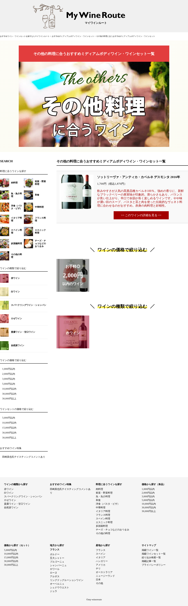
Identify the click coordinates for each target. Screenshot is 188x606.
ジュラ (53, 591)
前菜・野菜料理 (104, 492)
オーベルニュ (57, 583)
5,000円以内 (8, 384)
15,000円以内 (9, 427)
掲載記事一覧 (149, 561)
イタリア (100, 557)
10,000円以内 (9, 389)
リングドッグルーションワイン (66, 580)
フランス (100, 550)
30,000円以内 (9, 394)
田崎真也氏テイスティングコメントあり (23, 457)
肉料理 (99, 489)
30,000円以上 (9, 398)
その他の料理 (103, 533)
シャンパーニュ (58, 565)
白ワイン (9, 492)
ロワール (54, 569)
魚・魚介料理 (103, 496)
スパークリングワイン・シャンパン (23, 496)
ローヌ (53, 572)
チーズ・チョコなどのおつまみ (112, 529)
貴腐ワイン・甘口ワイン (17, 503)
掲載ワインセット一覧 (154, 553)
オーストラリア (104, 572)
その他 (99, 583)
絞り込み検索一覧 (151, 557)
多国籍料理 (102, 526)
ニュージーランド (105, 575)
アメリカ (100, 564)
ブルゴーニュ (57, 561)
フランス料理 (103, 514)
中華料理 (100, 507)
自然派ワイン (11, 507)
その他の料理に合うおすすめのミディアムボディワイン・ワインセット (125, 36)
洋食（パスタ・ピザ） (108, 503)
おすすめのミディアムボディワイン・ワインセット (73, 36)
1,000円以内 (8, 369)
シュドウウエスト (59, 587)
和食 (98, 500)
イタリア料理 (103, 511)
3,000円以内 (8, 379)
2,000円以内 (8, 374)
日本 (98, 579)
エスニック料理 (104, 522)
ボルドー (54, 554)
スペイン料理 (103, 518)
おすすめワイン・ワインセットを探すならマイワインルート (25, 36)
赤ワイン (9, 489)
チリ (98, 568)
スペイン (100, 553)
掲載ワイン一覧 (150, 550)
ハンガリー (102, 561)
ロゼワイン (10, 500)
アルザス (54, 576)
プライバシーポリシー (154, 564)
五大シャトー (57, 558)
